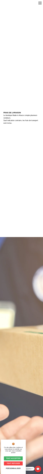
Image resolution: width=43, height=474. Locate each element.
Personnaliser (13, 468)
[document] (21, 237)
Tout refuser (13, 463)
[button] (40, 3)
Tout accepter (13, 458)
